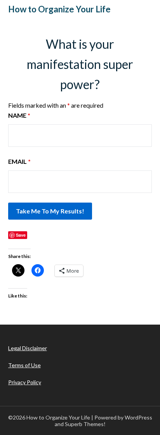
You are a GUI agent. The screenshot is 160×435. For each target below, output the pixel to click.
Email (19, 161)
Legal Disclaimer (27, 348)
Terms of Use (24, 365)
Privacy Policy (24, 382)
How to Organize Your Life (59, 9)
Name (19, 115)
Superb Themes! (85, 424)
